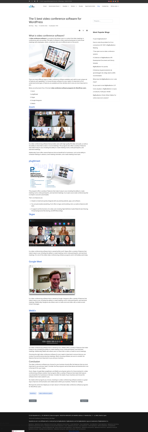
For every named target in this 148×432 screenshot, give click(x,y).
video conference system (45, 393)
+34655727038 (68, 1)
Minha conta (114, 6)
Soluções (65, 6)
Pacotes (81, 6)
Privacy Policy (44, 418)
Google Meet (35, 261)
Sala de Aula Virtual (54, 6)
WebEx (32, 310)
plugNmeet (34, 160)
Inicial (44, 6)
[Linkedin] (37, 1)
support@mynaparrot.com (50, 1)
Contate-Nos (105, 6)
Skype (32, 214)
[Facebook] (29, 1)
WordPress (33, 393)
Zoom (32, 106)
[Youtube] (34, 1)
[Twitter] (32, 1)
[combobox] (103, 20)
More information (74, 431)
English (15, 431)
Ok (2, 429)
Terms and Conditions (34, 418)
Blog (98, 6)
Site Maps (52, 418)
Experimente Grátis (90, 6)
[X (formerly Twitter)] (83, 30)
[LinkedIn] (87, 30)
